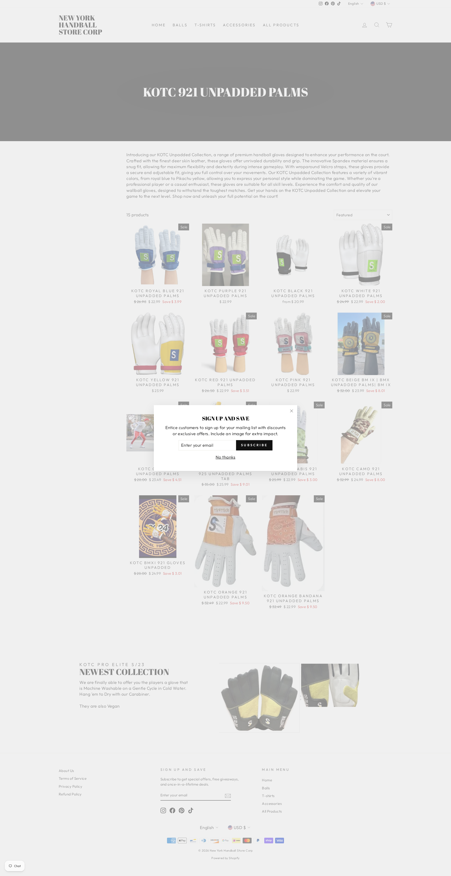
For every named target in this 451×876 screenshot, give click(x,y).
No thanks (225, 457)
